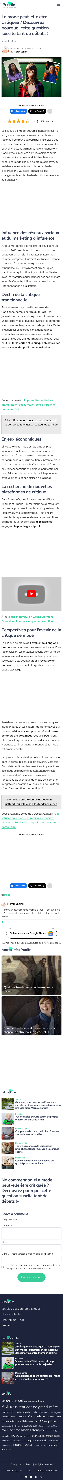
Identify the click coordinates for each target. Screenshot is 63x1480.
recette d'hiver (8, 1441)
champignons (55, 1412)
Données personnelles (46, 1470)
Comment (7, 1225)
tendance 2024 (21, 1445)
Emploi (6, 1325)
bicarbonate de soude (25, 1412)
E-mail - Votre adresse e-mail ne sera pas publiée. (27, 1254)
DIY (47, 1416)
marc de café (11, 1430)
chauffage (6, 1417)
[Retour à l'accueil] (25, 4)
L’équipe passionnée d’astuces (21, 1308)
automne (7, 1412)
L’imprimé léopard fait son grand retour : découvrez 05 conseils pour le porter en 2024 (28, 405)
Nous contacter (12, 1314)
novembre (6, 1436)
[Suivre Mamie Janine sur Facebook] (2, 923)
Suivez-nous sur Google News (28, 933)
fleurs (18, 1421)
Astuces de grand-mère (38, 1407)
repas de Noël (34, 1441)
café (40, 1412)
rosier (45, 1440)
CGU (29, 1470)
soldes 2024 (53, 1441)
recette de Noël (21, 1441)
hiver (39, 1421)
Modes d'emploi (33, 1430)
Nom (5, 1242)
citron (13, 1417)
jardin (52, 1421)
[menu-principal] (58, 5)
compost (22, 1416)
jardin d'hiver (14, 1426)
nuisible (23, 1436)
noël (15, 1435)
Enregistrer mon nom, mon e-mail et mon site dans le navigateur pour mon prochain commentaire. (33, 1267)
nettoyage (52, 1430)
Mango (53, 1426)
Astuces (10, 1406)
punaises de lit (51, 1435)
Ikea (45, 1421)
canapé (46, 1412)
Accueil (5, 41)
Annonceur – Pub (13, 1319)
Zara (10, 1449)
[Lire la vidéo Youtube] (31, 594)
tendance (6, 1445)
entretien (10, 1421)
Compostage (36, 1416)
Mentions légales (14, 1470)
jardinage (5, 1426)
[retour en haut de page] (58, 1463)
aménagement (12, 1401)
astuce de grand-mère (34, 1401)
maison (45, 1426)
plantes (37, 1435)
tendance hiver (40, 1445)
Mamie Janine (21, 52)
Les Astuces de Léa (31, 1426)
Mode (14, 41)
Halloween (28, 1421)
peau (29, 1436)
